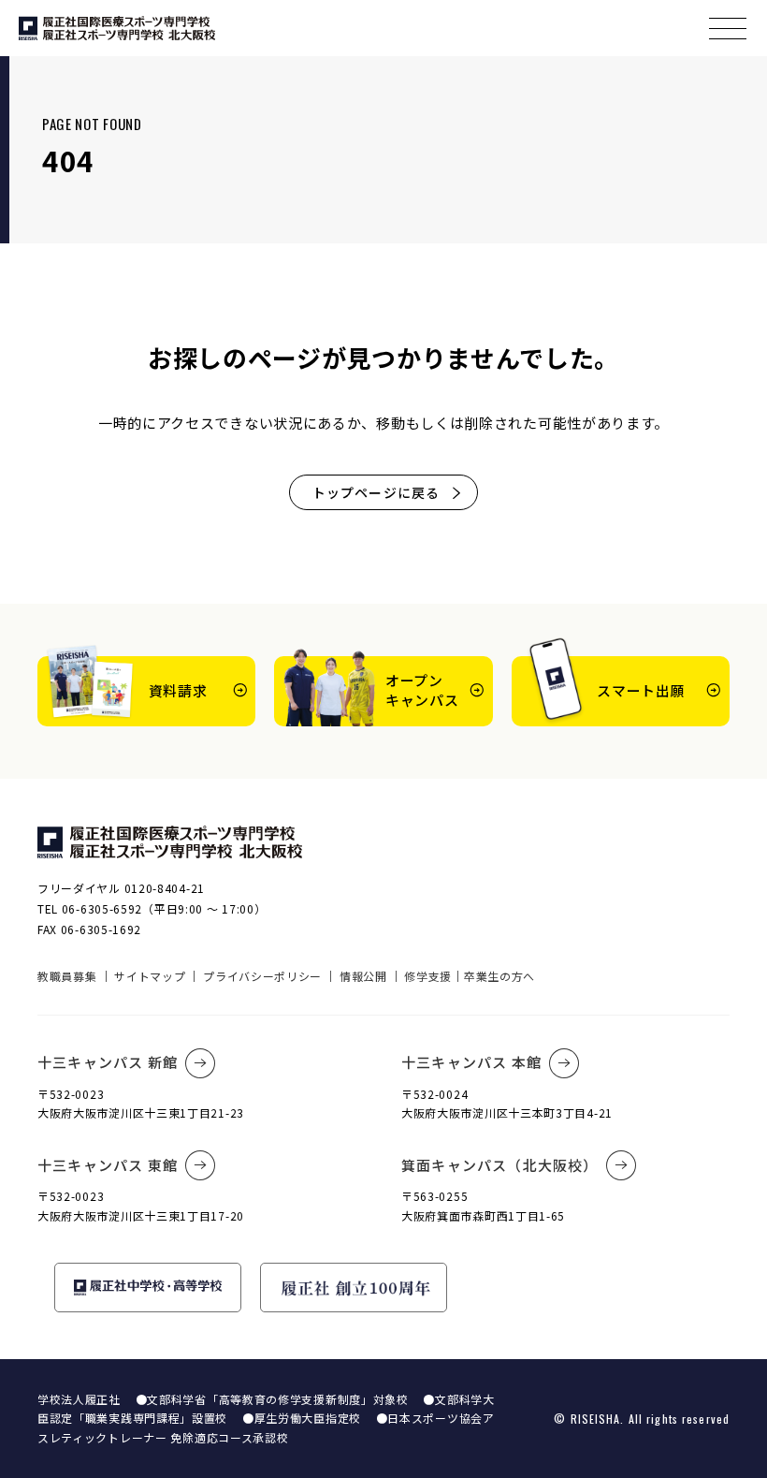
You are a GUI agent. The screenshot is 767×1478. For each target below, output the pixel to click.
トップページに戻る (376, 492)
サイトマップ (149, 976)
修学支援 (428, 976)
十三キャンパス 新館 (107, 1062)
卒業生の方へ (499, 976)
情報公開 (363, 976)
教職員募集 (67, 976)
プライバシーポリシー (262, 976)
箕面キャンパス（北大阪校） (500, 1165)
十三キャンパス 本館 (471, 1062)
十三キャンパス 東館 (107, 1165)
